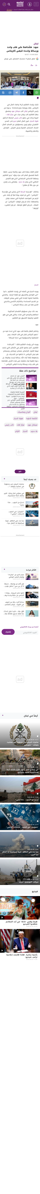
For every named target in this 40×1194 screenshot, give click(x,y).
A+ (32, 65)
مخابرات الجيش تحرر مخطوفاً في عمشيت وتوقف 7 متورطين (14, 485)
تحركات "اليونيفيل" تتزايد (28, 882)
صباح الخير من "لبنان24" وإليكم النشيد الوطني (16, 575)
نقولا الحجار (34, 121)
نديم (15, 121)
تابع (20, 471)
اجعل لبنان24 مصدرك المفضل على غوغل (19, 58)
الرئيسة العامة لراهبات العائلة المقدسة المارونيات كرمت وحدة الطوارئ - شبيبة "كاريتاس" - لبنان (15, 395)
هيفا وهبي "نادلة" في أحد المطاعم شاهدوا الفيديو (21, 923)
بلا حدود (22, 181)
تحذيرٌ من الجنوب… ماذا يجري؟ (16, 503)
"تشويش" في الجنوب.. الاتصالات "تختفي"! (16, 512)
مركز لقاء (10, 114)
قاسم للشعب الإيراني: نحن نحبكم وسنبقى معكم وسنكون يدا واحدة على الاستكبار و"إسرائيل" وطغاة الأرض (16, 404)
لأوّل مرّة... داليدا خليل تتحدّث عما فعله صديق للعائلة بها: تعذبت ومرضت (14, 612)
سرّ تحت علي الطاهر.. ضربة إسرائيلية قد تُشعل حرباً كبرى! (14, 522)
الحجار (36, 285)
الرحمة (22, 191)
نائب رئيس (18, 117)
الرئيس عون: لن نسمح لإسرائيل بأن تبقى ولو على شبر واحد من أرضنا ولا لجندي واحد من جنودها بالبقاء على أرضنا (16, 380)
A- (36, 65)
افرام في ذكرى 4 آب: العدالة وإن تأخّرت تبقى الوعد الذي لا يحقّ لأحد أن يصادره (15, 386)
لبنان (25, 111)
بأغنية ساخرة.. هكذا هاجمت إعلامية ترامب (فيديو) (21, 956)
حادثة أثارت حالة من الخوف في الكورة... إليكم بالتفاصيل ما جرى (14, 603)
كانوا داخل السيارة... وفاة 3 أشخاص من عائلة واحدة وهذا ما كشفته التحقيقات (13, 594)
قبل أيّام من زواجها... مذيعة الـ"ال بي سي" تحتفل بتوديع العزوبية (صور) (14, 585)
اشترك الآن (9, 10)
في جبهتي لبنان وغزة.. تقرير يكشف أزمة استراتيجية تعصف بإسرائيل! (14, 494)
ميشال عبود (15, 111)
